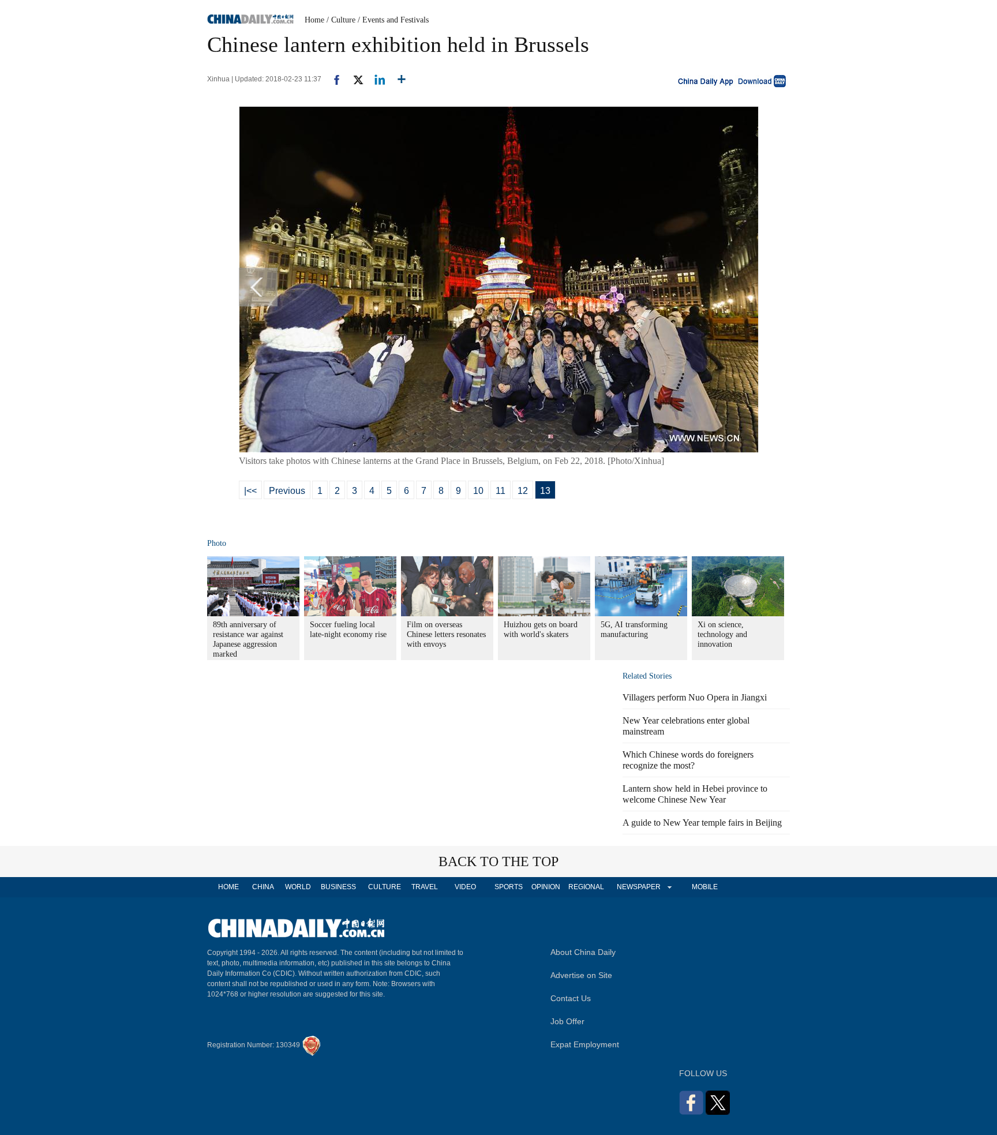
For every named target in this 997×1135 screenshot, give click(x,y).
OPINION (545, 887)
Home (314, 20)
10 (478, 491)
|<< (250, 491)
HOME (228, 887)
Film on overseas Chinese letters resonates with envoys (446, 634)
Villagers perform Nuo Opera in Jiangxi (695, 697)
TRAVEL (424, 887)
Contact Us (570, 998)
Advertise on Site (581, 975)
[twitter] (353, 79)
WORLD (298, 887)
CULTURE (384, 887)
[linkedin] (375, 79)
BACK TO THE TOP (498, 861)
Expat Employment (584, 1044)
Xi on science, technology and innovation (722, 634)
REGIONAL (586, 887)
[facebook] (332, 79)
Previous (287, 491)
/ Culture (341, 20)
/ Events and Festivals (393, 20)
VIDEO (465, 887)
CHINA (263, 887)
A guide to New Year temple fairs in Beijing (702, 822)
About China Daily (583, 952)
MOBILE (705, 887)
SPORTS (508, 887)
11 (500, 491)
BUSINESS (338, 887)
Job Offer (567, 1021)
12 (523, 491)
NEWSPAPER (638, 887)
